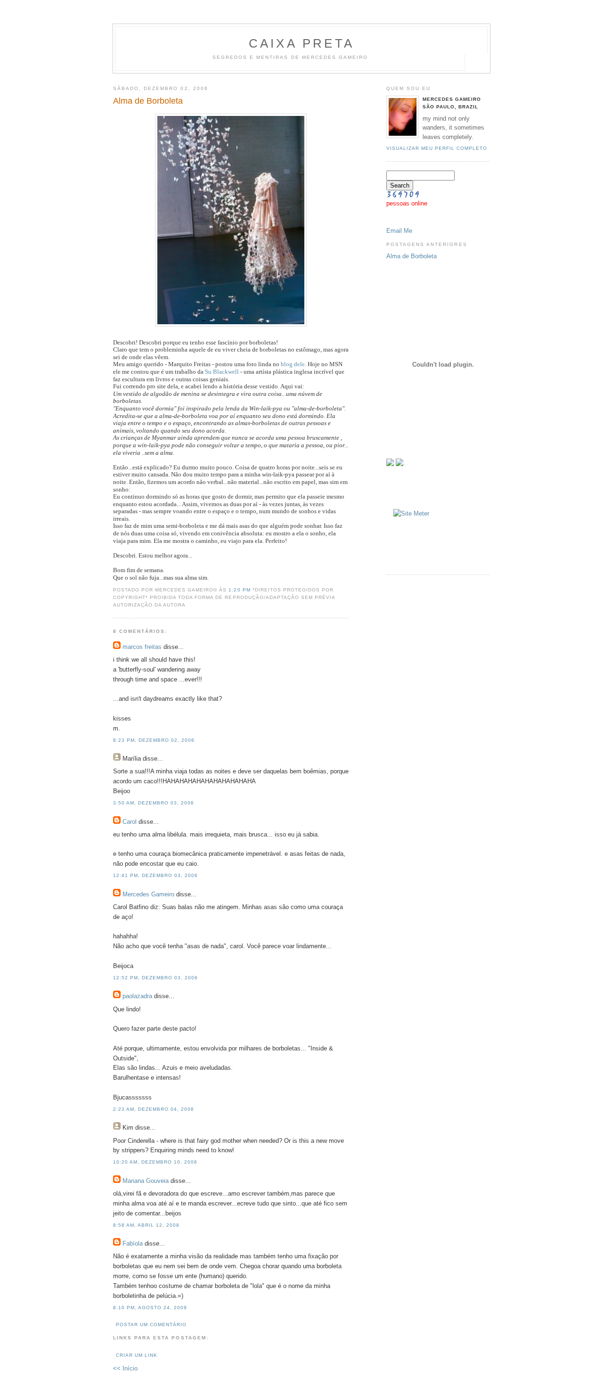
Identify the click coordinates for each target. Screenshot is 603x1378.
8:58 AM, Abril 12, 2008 (146, 1225)
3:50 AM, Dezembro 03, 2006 (153, 802)
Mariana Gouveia (145, 1180)
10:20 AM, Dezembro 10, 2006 (155, 1162)
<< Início (125, 1368)
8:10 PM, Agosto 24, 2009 (150, 1307)
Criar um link (136, 1355)
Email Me (399, 230)
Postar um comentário (151, 1324)
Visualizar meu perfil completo (436, 148)
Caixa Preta (301, 43)
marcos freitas (142, 646)
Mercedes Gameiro (148, 894)
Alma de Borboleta (411, 256)
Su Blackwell (222, 371)
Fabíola (132, 1243)
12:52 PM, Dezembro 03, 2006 (155, 977)
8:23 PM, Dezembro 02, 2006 (154, 740)
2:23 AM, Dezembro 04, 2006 (153, 1109)
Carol (129, 821)
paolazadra (137, 996)
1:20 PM (240, 589)
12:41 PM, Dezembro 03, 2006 (155, 875)
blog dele (293, 364)
